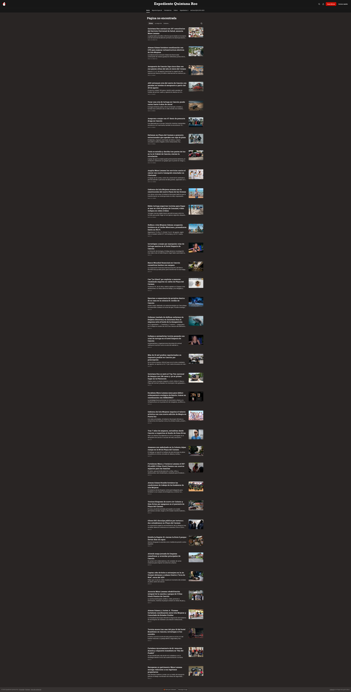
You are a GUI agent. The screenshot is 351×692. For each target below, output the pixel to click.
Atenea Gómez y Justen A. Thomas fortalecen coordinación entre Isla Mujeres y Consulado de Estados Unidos (167, 612)
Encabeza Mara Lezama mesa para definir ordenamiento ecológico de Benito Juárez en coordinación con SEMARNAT (167, 395)
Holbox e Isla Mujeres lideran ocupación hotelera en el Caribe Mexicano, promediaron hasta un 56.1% (167, 227)
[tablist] (159, 23)
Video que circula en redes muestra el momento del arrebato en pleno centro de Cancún (167, 581)
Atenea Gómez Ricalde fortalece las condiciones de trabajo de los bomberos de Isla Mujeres (166, 485)
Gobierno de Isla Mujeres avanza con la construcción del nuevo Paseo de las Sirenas (167, 190)
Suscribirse (331, 4)
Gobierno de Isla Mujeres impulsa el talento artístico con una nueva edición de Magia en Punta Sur (167, 414)
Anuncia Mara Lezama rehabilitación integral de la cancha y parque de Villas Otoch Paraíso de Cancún (165, 593)
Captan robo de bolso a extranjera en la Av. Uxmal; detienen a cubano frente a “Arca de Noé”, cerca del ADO (166, 574)
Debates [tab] (166, 23)
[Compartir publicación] (323, 4)
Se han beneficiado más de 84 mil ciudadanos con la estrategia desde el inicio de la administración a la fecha (165, 656)
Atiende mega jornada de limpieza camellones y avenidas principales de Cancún (164, 556)
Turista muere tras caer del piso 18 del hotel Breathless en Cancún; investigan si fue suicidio (166, 631)
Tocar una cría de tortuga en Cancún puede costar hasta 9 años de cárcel (166, 103)
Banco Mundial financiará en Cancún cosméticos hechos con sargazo (164, 264)
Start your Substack (170, 689)
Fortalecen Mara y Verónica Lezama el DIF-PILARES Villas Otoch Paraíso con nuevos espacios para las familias (166, 466)
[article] (175, 35)
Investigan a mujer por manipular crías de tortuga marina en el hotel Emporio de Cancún (166, 246)
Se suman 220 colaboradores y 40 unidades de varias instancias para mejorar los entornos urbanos (164, 562)
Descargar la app (182, 689)
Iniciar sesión (343, 4)
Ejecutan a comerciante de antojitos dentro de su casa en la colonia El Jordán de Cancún (166, 300)
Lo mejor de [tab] (158, 23)
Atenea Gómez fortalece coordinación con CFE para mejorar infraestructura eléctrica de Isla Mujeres (166, 49)
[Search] (319, 4)
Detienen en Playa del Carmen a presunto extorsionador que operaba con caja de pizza (167, 136)
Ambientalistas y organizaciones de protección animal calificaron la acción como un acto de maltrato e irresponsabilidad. (165, 344)
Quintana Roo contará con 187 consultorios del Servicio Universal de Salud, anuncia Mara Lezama (166, 30)
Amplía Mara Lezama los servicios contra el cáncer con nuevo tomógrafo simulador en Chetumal (167, 172)
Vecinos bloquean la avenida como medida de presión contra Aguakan (167, 543)
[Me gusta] (149, 42)
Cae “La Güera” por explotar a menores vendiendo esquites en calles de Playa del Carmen (166, 281)
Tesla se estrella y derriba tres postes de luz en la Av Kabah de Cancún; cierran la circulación (166, 153)
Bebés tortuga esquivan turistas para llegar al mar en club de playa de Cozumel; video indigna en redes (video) (166, 208)
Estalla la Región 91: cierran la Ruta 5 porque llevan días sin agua (167, 538)
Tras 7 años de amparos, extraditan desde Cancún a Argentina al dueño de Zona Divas (167, 432)
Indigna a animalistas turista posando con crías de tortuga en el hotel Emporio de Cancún (166, 338)
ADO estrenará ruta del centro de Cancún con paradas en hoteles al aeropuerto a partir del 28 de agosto (167, 85)
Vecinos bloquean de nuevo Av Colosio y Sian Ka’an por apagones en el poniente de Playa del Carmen (166, 504)
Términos (27, 689)
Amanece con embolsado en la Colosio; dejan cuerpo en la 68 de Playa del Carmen (167, 448)
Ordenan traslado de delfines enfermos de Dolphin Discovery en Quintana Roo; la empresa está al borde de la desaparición (165, 319)
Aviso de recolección (36, 689)
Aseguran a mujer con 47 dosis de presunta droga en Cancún (166, 119)
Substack (332, 689)
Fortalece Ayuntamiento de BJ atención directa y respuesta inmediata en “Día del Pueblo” (165, 650)
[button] (148, 10)
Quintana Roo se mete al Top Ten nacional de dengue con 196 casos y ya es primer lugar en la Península (166, 376)
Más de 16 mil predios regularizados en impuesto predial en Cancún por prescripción (164, 357)
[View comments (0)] (161, 42)
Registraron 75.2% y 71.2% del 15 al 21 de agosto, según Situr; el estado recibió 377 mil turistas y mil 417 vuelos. (166, 233)
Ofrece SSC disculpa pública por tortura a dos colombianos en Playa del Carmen (165, 521)
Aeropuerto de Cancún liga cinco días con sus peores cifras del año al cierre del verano (167, 67)
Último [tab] (151, 23)
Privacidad (21, 689)
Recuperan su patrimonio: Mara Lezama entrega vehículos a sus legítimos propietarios (165, 669)
